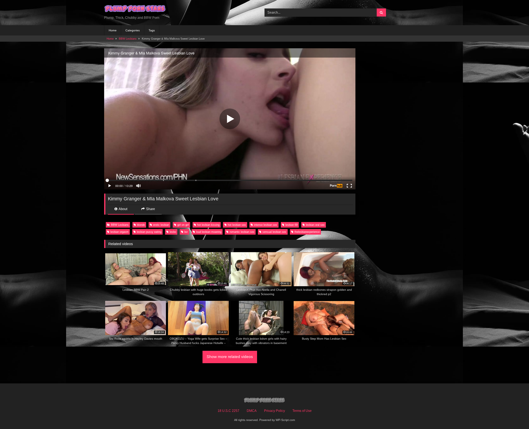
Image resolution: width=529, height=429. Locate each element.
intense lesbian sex (265, 224)
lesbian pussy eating (149, 231)
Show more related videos (230, 357)
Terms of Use (302, 410)
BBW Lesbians (128, 38)
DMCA (252, 410)
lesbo (173, 231)
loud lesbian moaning (208, 231)
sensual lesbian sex (274, 231)
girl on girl (183, 224)
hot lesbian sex (237, 224)
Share (150, 209)
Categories (132, 30)
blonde (141, 224)
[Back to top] (516, 417)
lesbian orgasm (119, 231)
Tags (152, 30)
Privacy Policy (274, 410)
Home (113, 30)
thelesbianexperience (307, 231)
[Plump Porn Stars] (135, 9)
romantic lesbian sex (242, 231)
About (122, 209)
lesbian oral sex (315, 224)
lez (186, 231)
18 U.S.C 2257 (228, 410)
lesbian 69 (291, 224)
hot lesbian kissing (208, 224)
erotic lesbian (161, 224)
